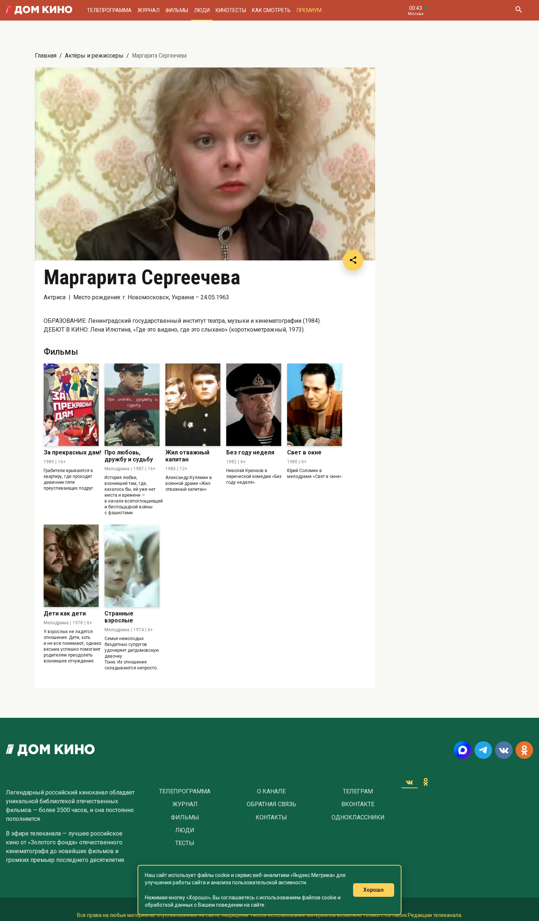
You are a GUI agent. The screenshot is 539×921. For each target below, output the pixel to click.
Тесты (184, 843)
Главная (45, 55)
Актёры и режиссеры (94, 55)
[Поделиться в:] (353, 260)
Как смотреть (271, 10)
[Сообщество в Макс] (463, 750)
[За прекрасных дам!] (71, 404)
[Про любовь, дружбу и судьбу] (132, 404)
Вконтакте (357, 804)
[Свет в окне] (314, 404)
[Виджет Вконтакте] (410, 782)
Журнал (149, 10)
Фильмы (176, 10)
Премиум (309, 10)
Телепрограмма (109, 10)
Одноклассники (358, 817)
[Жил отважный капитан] (192, 404)
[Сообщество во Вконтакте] (504, 750)
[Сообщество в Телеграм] (483, 750)
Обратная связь (271, 804)
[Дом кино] (39, 10)
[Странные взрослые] (132, 566)
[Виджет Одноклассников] (426, 782)
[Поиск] (518, 10)
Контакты (271, 817)
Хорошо (373, 890)
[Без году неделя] (253, 404)
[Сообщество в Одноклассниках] (524, 750)
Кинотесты (231, 10)
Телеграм (358, 791)
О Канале (271, 791)
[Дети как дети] (71, 566)
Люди (202, 10)
